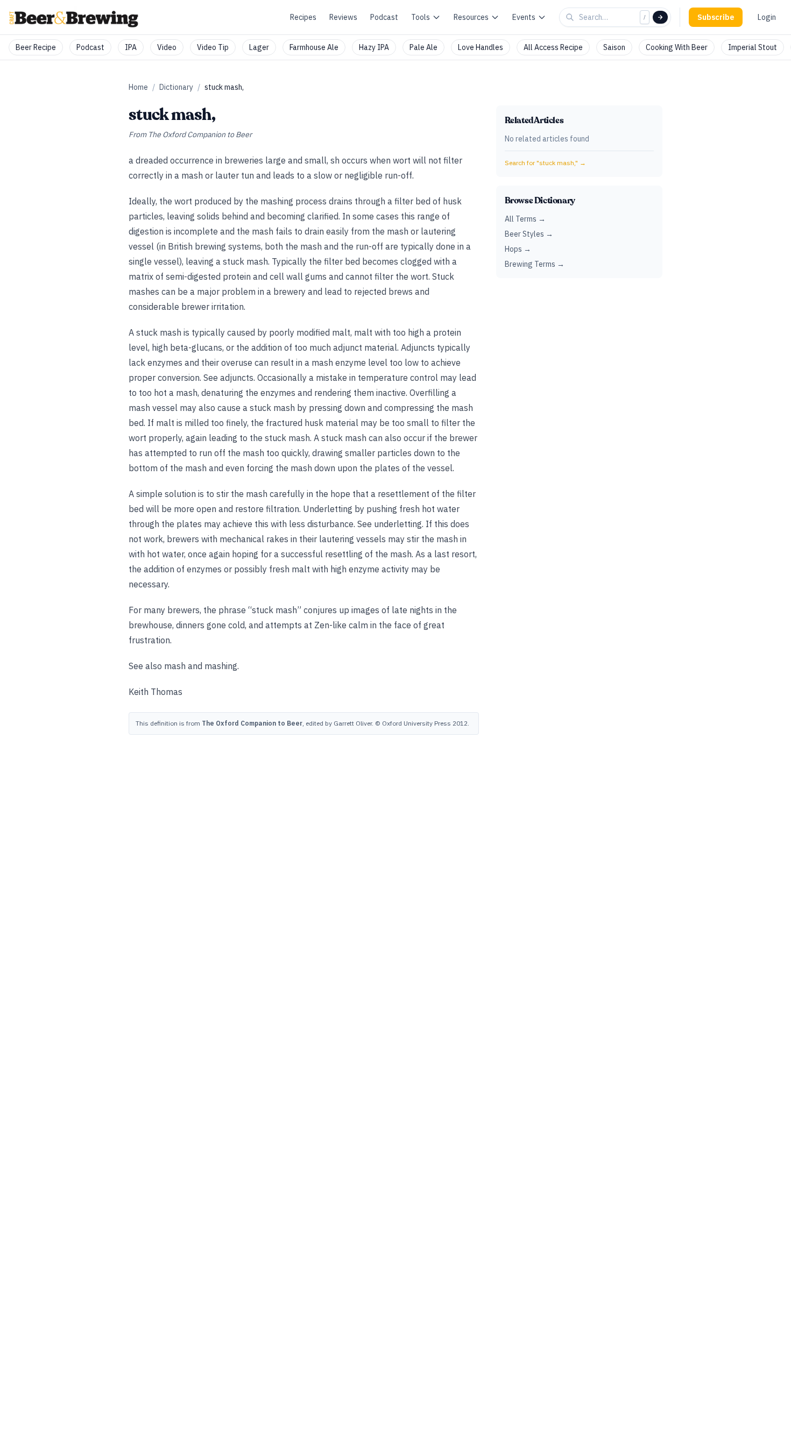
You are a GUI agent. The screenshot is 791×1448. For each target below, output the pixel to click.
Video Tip (213, 47)
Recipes (303, 17)
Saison (614, 47)
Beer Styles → (529, 234)
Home (138, 87)
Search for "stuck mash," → (545, 163)
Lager (259, 47)
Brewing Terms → (534, 264)
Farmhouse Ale (313, 47)
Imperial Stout (752, 47)
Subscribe (715, 17)
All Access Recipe (553, 47)
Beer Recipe (36, 47)
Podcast (384, 17)
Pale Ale (423, 47)
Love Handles (480, 47)
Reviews (343, 17)
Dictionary (176, 87)
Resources (471, 17)
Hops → (518, 249)
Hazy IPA (374, 47)
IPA (131, 47)
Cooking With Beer (677, 47)
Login (767, 17)
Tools (420, 17)
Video (166, 47)
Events (523, 17)
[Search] (660, 17)
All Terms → (525, 219)
